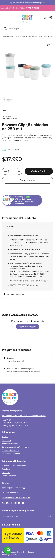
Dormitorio (6, 469)
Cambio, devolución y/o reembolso (15, 447)
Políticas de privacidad (11, 454)
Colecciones (20, 37)
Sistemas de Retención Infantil (14, 466)
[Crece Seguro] (27, 18)
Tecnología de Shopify (10, 555)
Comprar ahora (27, 180)
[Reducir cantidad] (5, 171)
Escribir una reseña (27, 326)
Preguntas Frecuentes (10, 450)
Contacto (5, 437)
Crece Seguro (28, 552)
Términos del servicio (10, 444)
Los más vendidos (9, 476)
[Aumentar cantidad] (19, 171)
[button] (50, 18)
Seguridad (6, 472)
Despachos (6, 440)
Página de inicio (7, 37)
